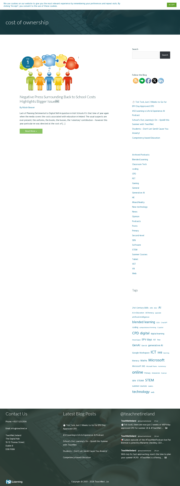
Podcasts (136, 221)
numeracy (162, 366)
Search (135, 49)
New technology (139, 207)
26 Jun (156, 436)
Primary (135, 230)
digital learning (157, 333)
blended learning (143, 322)
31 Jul (156, 421)
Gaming (135, 183)
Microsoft (156, 360)
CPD (134, 173)
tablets (150, 386)
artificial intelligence (140, 317)
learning (166, 353)
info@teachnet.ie (18, 428)
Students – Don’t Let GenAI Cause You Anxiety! (85, 451)
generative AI (155, 345)
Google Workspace (140, 352)
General (135, 188)
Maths (143, 360)
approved (158, 313)
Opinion (135, 216)
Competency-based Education (146, 137)
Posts (135, 226)
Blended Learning (140, 159)
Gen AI (144, 345)
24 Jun (156, 451)
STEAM (140, 380)
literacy (135, 360)
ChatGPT (164, 323)
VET (134, 263)
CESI (158, 322)
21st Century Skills (140, 307)
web (152, 392)
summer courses (139, 386)
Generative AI (138, 192)
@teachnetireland (144, 421)
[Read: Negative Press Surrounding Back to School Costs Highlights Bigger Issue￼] (49, 72)
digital (144, 333)
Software (136, 244)
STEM (134, 249)
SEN (134, 240)
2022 (155, 308)
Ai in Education (138, 313)
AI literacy (149, 312)
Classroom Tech (139, 164)
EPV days (147, 339)
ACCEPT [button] (172, 5)
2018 (151, 308)
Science (164, 373)
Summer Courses (139, 254)
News (134, 211)
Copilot (160, 327)
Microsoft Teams (151, 366)
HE (133, 197)
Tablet (135, 259)
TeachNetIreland (128, 420)
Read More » (31, 132)
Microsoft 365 (138, 366)
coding (135, 169)
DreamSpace (136, 340)
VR (133, 268)
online (137, 372)
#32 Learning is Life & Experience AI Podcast (83, 435)
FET (133, 178)
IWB (160, 352)
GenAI (136, 345)
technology (141, 391)
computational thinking (148, 327)
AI (159, 308)
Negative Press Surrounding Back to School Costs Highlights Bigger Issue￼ (58, 99)
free (158, 340)
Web (134, 273)
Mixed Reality (138, 202)
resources (156, 373)
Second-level (138, 235)
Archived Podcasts (140, 154)
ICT (153, 352)
